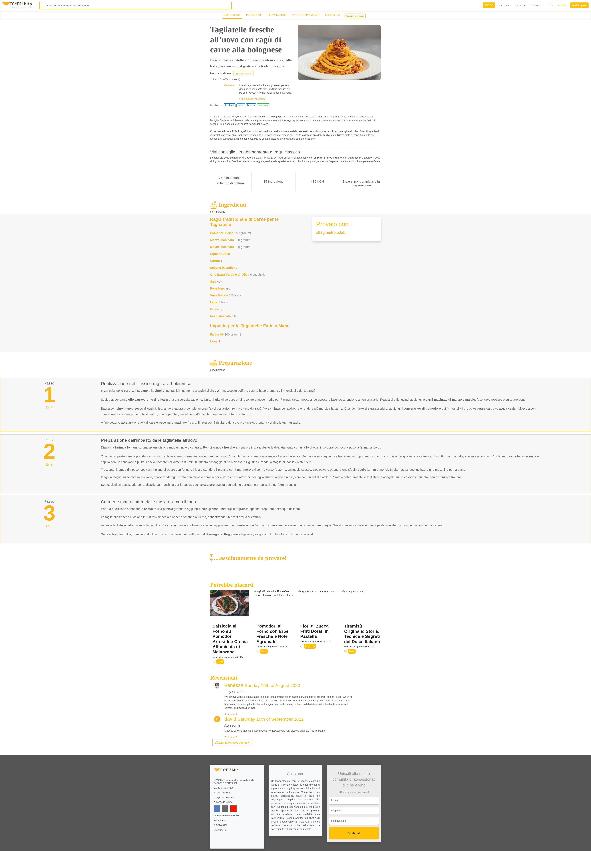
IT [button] (549, 5)
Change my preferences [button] (494, 847)
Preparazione (277, 15)
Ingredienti (254, 15)
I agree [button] (493, 840)
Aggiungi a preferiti (355, 16)
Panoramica (232, 15)
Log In (562, 5)
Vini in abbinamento (306, 15)
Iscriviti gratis (579, 5)
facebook (229, 105)
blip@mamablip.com (224, 797)
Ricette (520, 5)
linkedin (251, 105)
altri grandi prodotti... (332, 233)
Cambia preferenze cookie (226, 815)
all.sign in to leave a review (232, 742)
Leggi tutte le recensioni (252, 99)
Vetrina (536, 5)
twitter (241, 105)
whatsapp (263, 105)
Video (489, 5)
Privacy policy (220, 820)
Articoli (504, 5)
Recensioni (332, 15)
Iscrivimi (354, 833)
